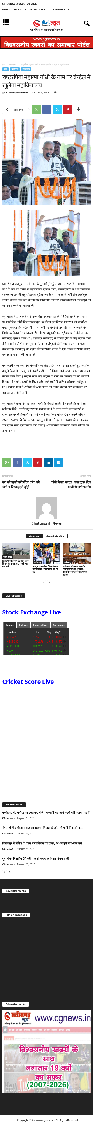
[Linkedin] (48, 462)
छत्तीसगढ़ (12, 64)
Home (6, 9)
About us (19, 9)
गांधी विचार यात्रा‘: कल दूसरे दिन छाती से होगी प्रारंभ (71, 484)
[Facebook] (46, 109)
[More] (78, 109)
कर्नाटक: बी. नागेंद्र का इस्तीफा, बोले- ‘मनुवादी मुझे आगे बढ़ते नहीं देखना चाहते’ (46, 812)
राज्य (5, 69)
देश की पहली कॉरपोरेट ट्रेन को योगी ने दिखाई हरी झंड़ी (21, 484)
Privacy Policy (39, 9)
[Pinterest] (67, 109)
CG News (7, 818)
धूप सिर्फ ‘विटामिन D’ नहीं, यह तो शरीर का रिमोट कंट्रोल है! (35, 858)
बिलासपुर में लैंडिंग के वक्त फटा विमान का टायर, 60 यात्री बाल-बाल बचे (15, 563)
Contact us (61, 9)
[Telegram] (58, 462)
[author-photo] (46, 508)
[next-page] (49, 582)
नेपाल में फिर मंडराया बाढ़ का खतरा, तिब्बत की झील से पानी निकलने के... (42, 828)
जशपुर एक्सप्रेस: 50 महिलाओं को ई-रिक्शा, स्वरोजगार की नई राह (45, 569)
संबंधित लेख (34, 536)
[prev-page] (44, 582)
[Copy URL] (69, 462)
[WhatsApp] (36, 109)
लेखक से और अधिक (55, 536)
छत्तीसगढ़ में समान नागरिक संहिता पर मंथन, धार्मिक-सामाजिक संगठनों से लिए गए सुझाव (75, 570)
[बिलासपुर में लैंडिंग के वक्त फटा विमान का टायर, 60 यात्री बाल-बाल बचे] (16, 551)
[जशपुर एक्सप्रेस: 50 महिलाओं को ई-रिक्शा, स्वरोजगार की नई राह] (46, 553)
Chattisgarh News (17, 92)
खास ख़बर (7, 556)
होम (3, 64)
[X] (57, 109)
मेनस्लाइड (26, 69)
